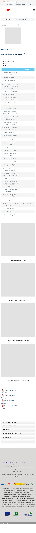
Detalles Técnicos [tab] (9, 61)
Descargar (4, 393)
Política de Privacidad (16, 463)
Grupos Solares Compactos (12, 433)
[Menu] (34, 9)
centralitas (24, 19)
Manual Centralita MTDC (10, 395)
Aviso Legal (6, 463)
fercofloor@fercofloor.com (24, 4)
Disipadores (6, 429)
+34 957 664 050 (11, 4)
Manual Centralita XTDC (10, 406)
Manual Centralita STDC (10, 390)
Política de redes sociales (18, 465)
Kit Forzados (7, 437)
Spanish (7, 1)
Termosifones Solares (10, 426)
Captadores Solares (9, 422)
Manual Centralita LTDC (10, 400)
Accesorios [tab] (7, 63)
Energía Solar (16, 19)
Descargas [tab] (9, 65)
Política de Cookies (27, 463)
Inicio (9, 19)
